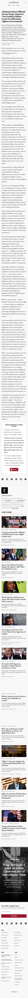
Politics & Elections (9, 627)
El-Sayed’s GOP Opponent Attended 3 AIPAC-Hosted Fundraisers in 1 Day (11, 666)
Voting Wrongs (4, 974)
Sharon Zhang (6, 577)
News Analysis (5, 529)
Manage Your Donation (19, 960)
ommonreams (13, 610)
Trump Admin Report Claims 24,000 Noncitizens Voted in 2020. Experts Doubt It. (14, 828)
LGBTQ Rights (4, 940)
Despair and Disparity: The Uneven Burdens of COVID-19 (6, 960)
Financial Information (18, 970)
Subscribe (16, 965)
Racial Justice (16, 943)
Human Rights (12, 529)
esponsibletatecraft (7, 644)
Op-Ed (3, 758)
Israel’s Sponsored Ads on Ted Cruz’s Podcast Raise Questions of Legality (13, 632)
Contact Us (17, 984)
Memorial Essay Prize (19, 975)
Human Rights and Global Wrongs (6, 963)
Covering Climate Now (5, 980)
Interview (4, 693)
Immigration (16, 937)
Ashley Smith (6, 741)
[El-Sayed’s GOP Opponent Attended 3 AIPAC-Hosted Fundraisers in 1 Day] (14, 654)
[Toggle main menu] (26, 2)
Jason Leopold (6, 43)
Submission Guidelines (19, 967)
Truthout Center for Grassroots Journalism (19, 979)
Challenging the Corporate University (6, 978)
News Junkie (8, 500)
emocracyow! (13, 709)
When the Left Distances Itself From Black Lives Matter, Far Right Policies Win (12, 731)
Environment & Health (18, 935)
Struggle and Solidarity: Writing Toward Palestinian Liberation (6, 955)
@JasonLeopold (15, 508)
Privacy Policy (17, 973)
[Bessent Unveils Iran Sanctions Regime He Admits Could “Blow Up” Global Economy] (14, 555)
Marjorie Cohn (6, 545)
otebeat (13, 839)
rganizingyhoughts (14, 774)
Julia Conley (5, 610)
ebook (22, 506)
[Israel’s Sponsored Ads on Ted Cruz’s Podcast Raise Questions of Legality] (14, 619)
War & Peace (8, 562)
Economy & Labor (11, 693)
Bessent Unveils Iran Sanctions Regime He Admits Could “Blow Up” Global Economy (13, 567)
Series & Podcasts (4, 948)
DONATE (18, 5)
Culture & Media (9, 594)
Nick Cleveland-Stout (15, 642)
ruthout (12, 43)
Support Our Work (18, 962)
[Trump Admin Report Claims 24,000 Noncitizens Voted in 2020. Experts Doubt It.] (14, 816)
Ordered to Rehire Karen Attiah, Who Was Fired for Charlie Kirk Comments (14, 599)
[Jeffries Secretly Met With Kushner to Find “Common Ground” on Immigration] (14, 783)
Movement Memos (4, 972)
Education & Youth (4, 935)
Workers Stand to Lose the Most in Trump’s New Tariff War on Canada (14, 698)
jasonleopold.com (21, 500)
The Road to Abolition (5, 966)
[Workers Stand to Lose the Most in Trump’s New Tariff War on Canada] (14, 686)
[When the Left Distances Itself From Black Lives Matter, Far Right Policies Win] (14, 718)
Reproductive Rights (5, 945)
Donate (16, 957)
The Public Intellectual (5, 969)
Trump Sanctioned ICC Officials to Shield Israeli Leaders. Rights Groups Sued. (13, 534)
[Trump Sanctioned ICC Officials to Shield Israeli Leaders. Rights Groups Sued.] (14, 522)
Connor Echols (6, 642)
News (3, 562)
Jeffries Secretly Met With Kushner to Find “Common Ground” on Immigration (14, 796)
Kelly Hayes (5, 774)
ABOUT (9, 5)
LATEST (13, 5)
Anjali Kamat (5, 709)
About (16, 954)
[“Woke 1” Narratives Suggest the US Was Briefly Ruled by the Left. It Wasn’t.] (14, 751)
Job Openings (17, 982)
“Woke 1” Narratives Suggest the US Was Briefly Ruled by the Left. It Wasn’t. (13, 763)
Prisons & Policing (11, 726)
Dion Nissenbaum (7, 839)
